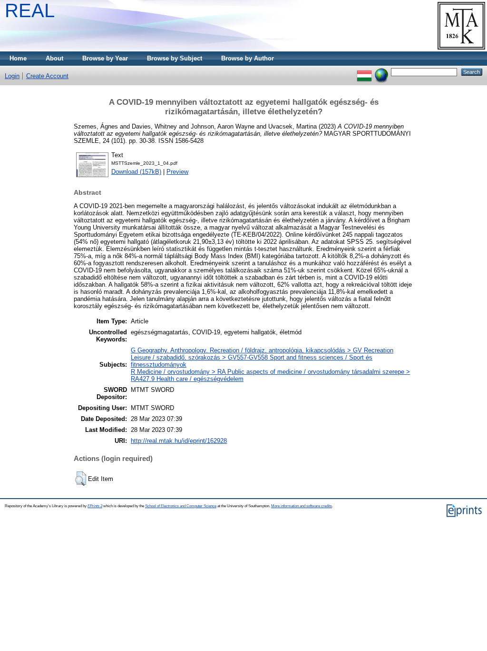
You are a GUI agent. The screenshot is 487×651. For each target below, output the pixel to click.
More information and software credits (301, 506)
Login (12, 76)
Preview (177, 171)
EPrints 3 (95, 506)
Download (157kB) (136, 171)
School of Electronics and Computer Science (180, 506)
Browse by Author (247, 58)
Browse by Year (105, 58)
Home (18, 58)
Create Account (47, 76)
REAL (30, 10)
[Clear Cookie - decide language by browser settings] (381, 71)
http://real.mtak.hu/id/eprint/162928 (179, 440)
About (54, 58)
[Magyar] (364, 71)
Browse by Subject (174, 58)
